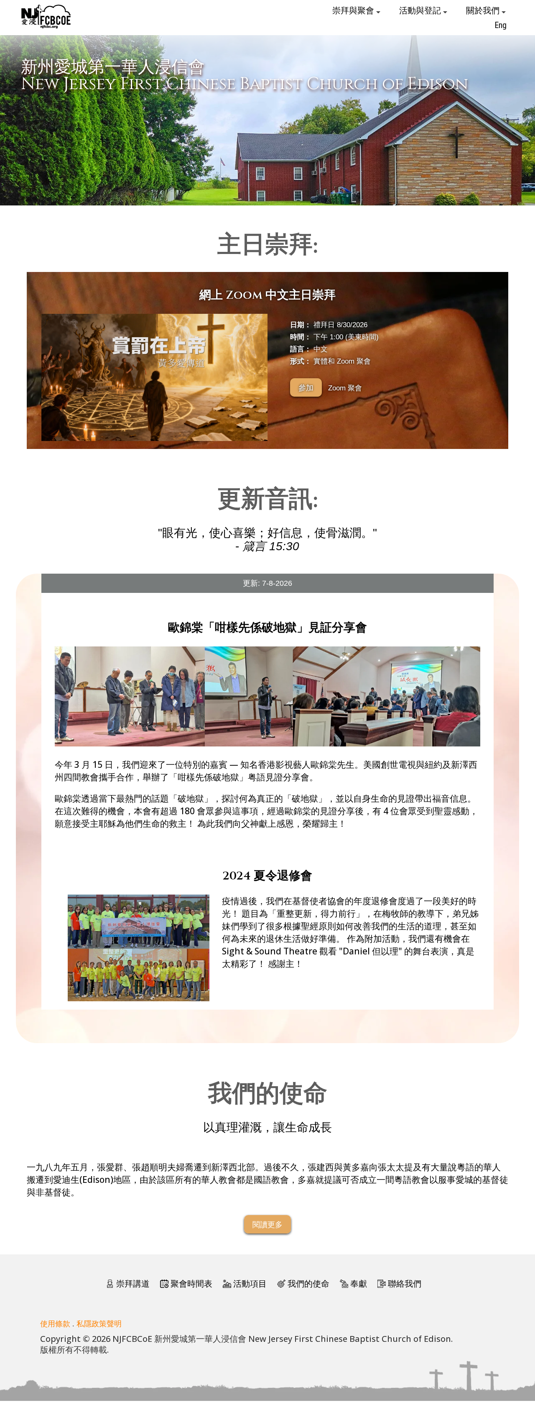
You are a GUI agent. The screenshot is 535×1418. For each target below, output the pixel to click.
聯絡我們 (404, 1284)
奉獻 (358, 1284)
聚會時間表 (191, 1284)
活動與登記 (421, 10)
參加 (305, 387)
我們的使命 (308, 1284)
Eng (500, 25)
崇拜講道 (133, 1284)
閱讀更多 (267, 1224)
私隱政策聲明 (99, 1323)
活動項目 (250, 1284)
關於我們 (484, 10)
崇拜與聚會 (354, 10)
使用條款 (55, 1323)
